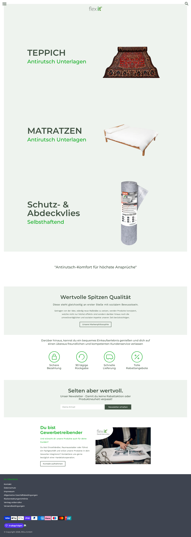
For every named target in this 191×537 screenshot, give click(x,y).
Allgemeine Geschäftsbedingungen (21, 495)
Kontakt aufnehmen (53, 463)
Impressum (9, 491)
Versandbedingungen (14, 506)
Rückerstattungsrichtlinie (16, 499)
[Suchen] (187, 4)
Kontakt (7, 484)
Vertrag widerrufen (13, 502)
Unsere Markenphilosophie (95, 324)
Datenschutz (10, 488)
